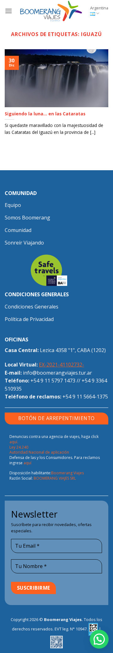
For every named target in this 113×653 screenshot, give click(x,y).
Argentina (99, 8)
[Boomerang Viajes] (51, 11)
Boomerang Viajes (67, 473)
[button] (8, 10)
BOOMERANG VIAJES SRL (55, 478)
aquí (27, 463)
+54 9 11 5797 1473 (52, 380)
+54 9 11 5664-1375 (85, 396)
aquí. (13, 442)
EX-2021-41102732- (61, 364)
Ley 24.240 (18, 447)
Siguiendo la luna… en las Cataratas (45, 114)
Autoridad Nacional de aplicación (39, 452)
